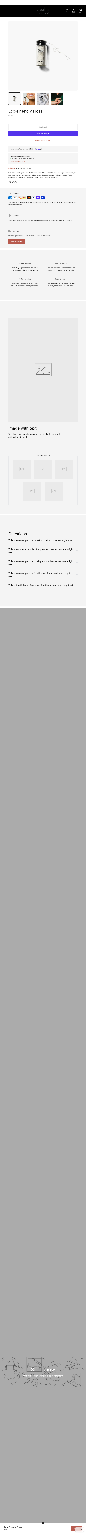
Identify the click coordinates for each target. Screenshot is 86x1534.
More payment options (43, 141)
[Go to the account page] (74, 11)
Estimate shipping (16, 241)
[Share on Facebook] (15, 182)
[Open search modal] (67, 11)
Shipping (11, 168)
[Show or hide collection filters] (43, 1522)
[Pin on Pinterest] (9, 182)
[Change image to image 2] (29, 99)
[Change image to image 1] (14, 99)
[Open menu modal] (6, 11)
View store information (17, 161)
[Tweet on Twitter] (12, 182)
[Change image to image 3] (43, 99)
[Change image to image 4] (57, 99)
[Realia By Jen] (43, 11)
